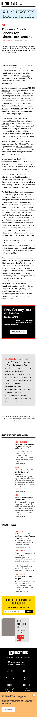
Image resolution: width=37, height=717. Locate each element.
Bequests (27, 678)
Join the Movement (8, 710)
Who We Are (10, 674)
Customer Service (10, 691)
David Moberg (7, 41)
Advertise (27, 680)
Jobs (27, 688)
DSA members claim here (18, 332)
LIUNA (20, 260)
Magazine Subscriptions (10, 688)
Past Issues (10, 676)
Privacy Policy (10, 678)
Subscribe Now (20, 638)
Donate (27, 674)
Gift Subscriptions (10, 690)
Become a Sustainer (27, 676)
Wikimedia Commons (9, 52)
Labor (4, 25)
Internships (27, 690)
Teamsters (18, 108)
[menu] (21, 4)
